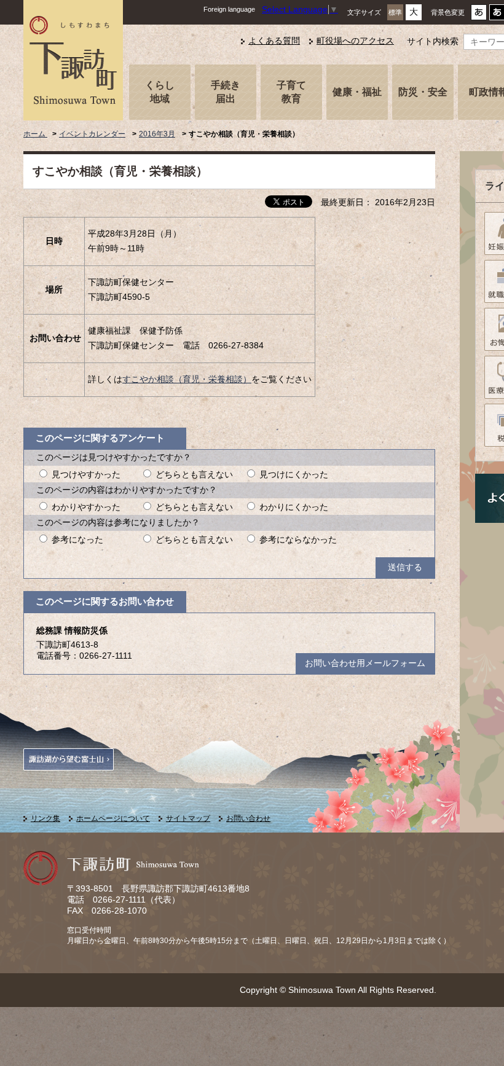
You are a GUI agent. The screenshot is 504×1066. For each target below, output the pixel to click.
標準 (395, 12)
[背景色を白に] (479, 15)
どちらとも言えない (194, 474)
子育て (291, 91)
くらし (160, 91)
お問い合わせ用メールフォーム (365, 663)
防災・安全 (422, 91)
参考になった (77, 539)
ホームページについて (113, 818)
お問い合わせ (248, 818)
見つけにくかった (293, 474)
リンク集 (45, 818)
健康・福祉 (357, 91)
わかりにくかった (293, 507)
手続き (225, 91)
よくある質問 (274, 40)
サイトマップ (188, 818)
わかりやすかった (86, 507)
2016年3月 (157, 134)
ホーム (35, 134)
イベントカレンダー (92, 134)
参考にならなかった (298, 539)
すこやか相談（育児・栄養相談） (186, 379)
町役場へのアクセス (355, 40)
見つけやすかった (86, 474)
